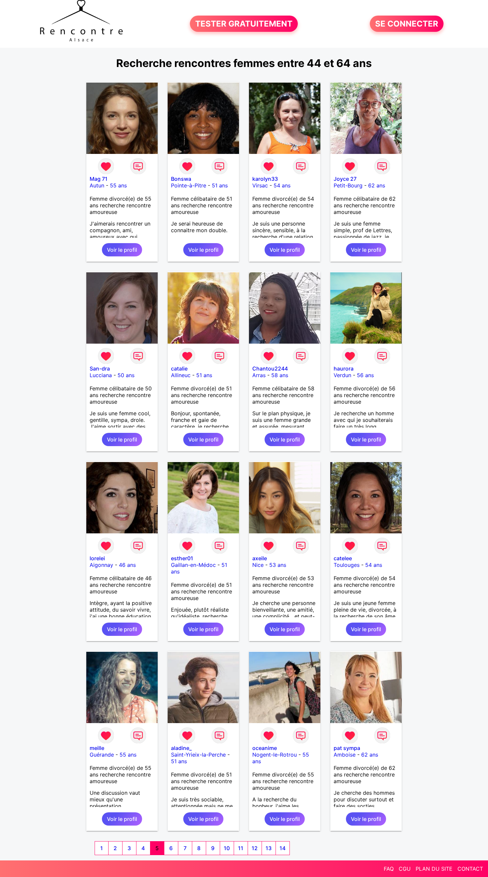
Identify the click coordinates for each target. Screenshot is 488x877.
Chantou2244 (270, 368)
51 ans (220, 185)
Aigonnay (101, 565)
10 (227, 848)
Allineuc (181, 375)
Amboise (345, 754)
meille (97, 748)
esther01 (182, 558)
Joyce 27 (345, 178)
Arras (259, 375)
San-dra (100, 368)
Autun (97, 185)
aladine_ (181, 748)
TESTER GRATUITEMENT (243, 24)
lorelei (97, 558)
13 (269, 848)
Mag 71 (99, 178)
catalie (179, 368)
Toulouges (347, 565)
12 (255, 848)
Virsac (260, 185)
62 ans (376, 185)
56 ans (365, 375)
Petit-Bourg (348, 185)
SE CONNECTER (406, 24)
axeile (259, 558)
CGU (405, 868)
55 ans (118, 185)
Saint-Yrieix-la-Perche (198, 754)
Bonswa (181, 178)
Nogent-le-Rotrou (274, 754)
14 (282, 848)
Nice (258, 565)
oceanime (264, 748)
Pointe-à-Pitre (188, 185)
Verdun (342, 375)
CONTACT (470, 868)
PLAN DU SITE (434, 868)
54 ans (282, 185)
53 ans (277, 565)
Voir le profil (122, 249)
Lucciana (101, 375)
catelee (343, 558)
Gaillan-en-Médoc (193, 565)
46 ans (127, 565)
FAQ (389, 868)
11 (240, 848)
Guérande (102, 754)
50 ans (126, 375)
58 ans (279, 375)
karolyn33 (265, 178)
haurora (344, 368)
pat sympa (347, 748)
